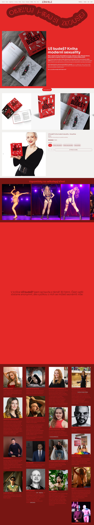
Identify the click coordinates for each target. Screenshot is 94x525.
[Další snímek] (91, 111)
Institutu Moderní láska (82, 392)
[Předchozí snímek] (3, 154)
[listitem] (37, 2)
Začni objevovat (47, 89)
